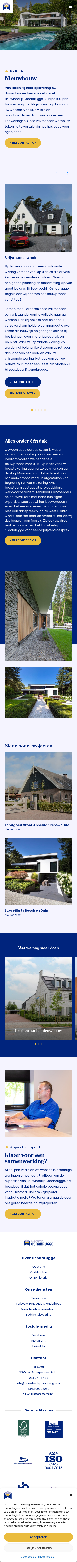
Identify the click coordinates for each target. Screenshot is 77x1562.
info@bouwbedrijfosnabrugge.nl (38, 1383)
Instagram (38, 1341)
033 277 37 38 (38, 1378)
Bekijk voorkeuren (38, 1548)
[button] (71, 1495)
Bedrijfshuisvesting (38, 1315)
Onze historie (38, 1278)
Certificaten (38, 1272)
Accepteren (38, 1537)
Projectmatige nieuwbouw (39, 1309)
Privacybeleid (46, 1556)
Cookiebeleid (28, 1556)
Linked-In (38, 1346)
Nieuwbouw (38, 1298)
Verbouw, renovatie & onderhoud (38, 1304)
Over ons (38, 1267)
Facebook (38, 1335)
